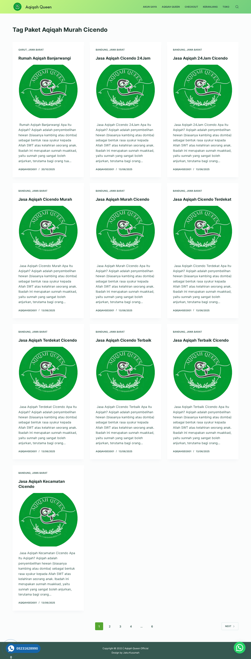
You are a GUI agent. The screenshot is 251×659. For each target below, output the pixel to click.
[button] (240, 648)
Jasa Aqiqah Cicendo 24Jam (123, 58)
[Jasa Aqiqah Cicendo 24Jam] (125, 91)
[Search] (237, 6)
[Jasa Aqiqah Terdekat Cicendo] (48, 373)
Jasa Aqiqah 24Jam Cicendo (200, 58)
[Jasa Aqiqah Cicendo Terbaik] (125, 373)
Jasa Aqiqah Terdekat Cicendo (47, 340)
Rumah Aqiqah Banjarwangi (44, 58)
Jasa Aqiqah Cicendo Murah (45, 199)
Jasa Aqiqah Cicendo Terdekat (202, 199)
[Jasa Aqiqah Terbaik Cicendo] (202, 373)
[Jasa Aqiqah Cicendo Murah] (48, 232)
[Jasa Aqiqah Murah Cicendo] (125, 232)
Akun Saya (150, 6)
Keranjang (210, 6)
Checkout (191, 6)
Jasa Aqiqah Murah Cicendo (122, 199)
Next (228, 626)
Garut (22, 49)
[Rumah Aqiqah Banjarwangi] (48, 91)
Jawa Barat (36, 49)
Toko (226, 6)
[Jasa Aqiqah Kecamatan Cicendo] (48, 519)
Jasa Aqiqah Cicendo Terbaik (123, 340)
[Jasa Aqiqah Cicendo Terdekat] (202, 232)
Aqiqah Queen (38, 7)
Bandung (102, 49)
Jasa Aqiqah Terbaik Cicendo (201, 340)
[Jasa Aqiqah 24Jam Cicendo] (202, 91)
